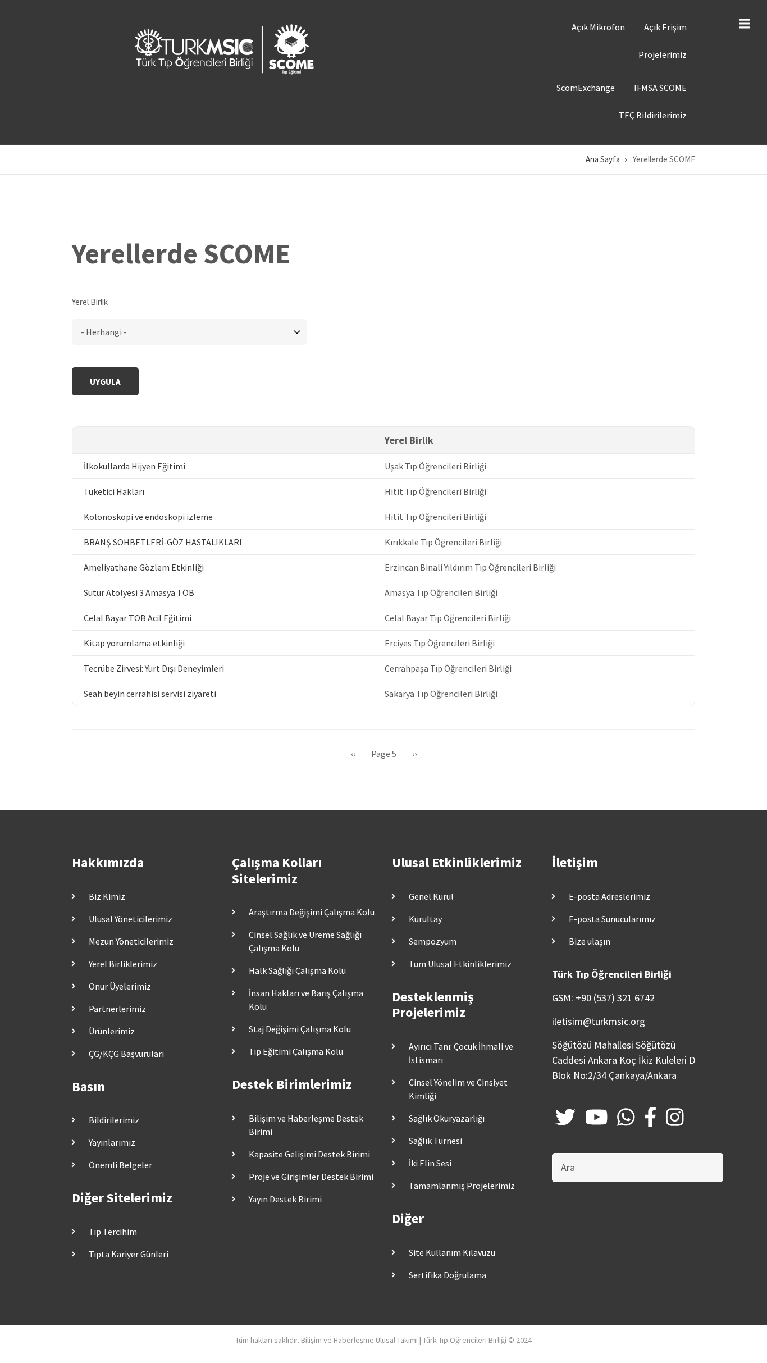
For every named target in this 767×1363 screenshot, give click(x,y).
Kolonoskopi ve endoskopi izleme (148, 516)
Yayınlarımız (112, 1142)
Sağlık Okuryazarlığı (447, 1118)
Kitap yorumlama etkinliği (134, 643)
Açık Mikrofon (598, 27)
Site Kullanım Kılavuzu (452, 1252)
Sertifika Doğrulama (447, 1274)
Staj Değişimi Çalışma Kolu (300, 1028)
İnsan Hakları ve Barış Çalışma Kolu (306, 999)
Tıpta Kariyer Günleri (128, 1254)
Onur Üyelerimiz (120, 986)
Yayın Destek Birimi (285, 1199)
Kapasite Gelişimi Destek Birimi (309, 1154)
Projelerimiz (662, 54)
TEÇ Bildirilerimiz (653, 115)
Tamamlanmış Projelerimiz (462, 1185)
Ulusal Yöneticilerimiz (130, 918)
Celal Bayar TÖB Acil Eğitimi (137, 617)
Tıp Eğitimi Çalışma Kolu (296, 1051)
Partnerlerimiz (117, 1008)
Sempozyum (432, 941)
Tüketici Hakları (114, 491)
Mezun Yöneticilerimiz (131, 941)
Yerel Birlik (90, 302)
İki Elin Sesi (430, 1163)
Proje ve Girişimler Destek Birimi (311, 1176)
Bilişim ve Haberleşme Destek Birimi (306, 1125)
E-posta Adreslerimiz (609, 896)
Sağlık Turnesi (435, 1140)
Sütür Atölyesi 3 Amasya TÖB (139, 592)
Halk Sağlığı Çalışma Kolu (297, 970)
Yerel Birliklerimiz (123, 963)
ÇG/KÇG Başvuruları (126, 1053)
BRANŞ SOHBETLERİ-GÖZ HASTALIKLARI (163, 542)
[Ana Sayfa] (226, 48)
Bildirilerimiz (114, 1119)
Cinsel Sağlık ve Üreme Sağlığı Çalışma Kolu (305, 941)
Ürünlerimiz (112, 1031)
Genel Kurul (431, 896)
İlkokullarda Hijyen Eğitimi (134, 466)
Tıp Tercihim (113, 1231)
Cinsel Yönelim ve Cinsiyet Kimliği (458, 1089)
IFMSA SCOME (660, 87)
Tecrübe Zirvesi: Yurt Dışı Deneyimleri (154, 668)
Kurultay (425, 918)
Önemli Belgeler (120, 1164)
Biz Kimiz (107, 896)
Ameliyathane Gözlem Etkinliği (144, 567)
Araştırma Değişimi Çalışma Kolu (312, 912)
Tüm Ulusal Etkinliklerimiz (460, 963)
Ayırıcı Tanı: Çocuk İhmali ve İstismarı (461, 1053)
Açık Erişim (665, 27)
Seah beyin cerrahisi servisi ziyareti (150, 693)
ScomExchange (585, 87)
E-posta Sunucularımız (612, 918)
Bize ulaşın (589, 941)
